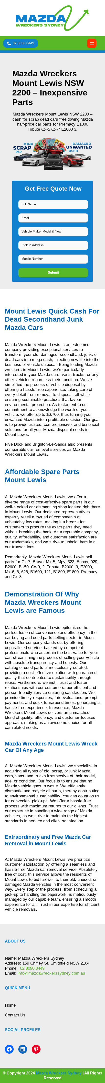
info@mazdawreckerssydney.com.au (51, 973)
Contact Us (15, 1015)
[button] (20, 43)
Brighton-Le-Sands (49, 444)
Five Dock (14, 444)
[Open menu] (91, 43)
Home (10, 1005)
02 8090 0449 (31, 968)
